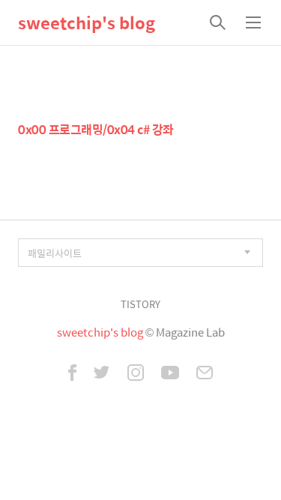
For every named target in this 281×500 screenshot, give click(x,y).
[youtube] (170, 374)
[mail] (204, 374)
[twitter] (102, 374)
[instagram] (135, 374)
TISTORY (140, 304)
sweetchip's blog (86, 22)
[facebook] (72, 374)
